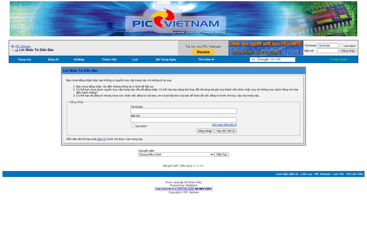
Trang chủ (24, 59)
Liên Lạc (306, 174)
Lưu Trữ (338, 174)
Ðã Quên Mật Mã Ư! (224, 124)
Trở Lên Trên (354, 174)
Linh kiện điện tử (287, 174)
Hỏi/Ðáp (79, 59)
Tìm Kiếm (204, 59)
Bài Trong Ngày (166, 59)
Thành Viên (109, 59)
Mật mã (308, 50)
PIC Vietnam (22, 46)
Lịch (135, 59)
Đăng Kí (53, 59)
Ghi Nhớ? (350, 46)
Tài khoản (310, 45)
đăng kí (101, 139)
